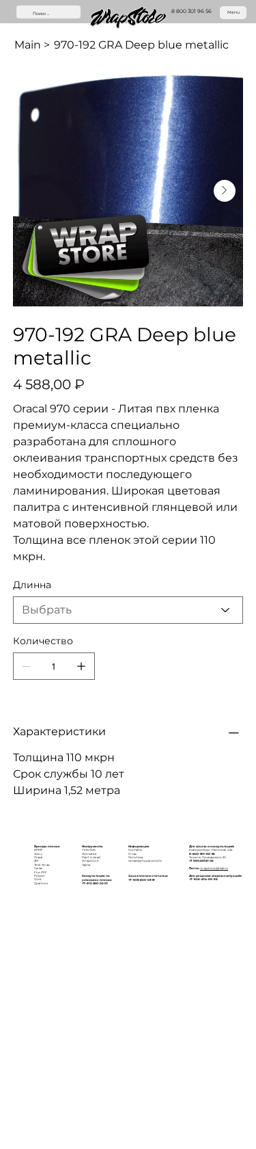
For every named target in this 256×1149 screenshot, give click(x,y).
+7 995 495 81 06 (201, 860)
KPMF (38, 849)
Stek (38, 879)
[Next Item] (225, 191)
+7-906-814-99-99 (203, 879)
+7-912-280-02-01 (95, 883)
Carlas (38, 868)
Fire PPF (40, 872)
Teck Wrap (42, 865)
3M (36, 860)
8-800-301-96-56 (202, 854)
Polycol (39, 875)
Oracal (38, 857)
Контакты (135, 849)
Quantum (41, 883)
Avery (38, 854)
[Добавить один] (81, 666)
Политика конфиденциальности (145, 859)
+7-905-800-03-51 (141, 880)
